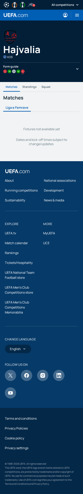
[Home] (17, 171)
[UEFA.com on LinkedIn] (58, 380)
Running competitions (21, 190)
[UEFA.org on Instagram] (42, 380)
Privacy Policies (16, 428)
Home (15, 15)
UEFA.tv (10, 233)
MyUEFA (49, 233)
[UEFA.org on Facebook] (26, 380)
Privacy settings (16, 448)
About (9, 180)
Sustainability (15, 200)
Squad (46, 86)
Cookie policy (14, 438)
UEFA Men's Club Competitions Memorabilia (17, 307)
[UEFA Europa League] (14, 4)
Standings (29, 86)
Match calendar (16, 243)
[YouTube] (10, 397)
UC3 (46, 243)
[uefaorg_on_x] (10, 380)
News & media (54, 200)
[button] (75, 15)
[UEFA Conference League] (22, 4)
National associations (60, 180)
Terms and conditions (21, 418)
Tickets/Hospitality (19, 262)
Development (54, 190)
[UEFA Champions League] (6, 4)
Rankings (12, 253)
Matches (12, 86)
